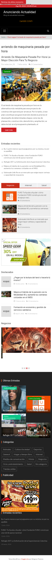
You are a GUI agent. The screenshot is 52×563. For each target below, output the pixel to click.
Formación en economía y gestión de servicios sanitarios (30, 308)
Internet (28, 185)
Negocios (10, 185)
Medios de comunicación (14, 459)
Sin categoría (41, 464)
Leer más (9, 130)
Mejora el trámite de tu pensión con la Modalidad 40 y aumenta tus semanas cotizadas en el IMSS (24, 167)
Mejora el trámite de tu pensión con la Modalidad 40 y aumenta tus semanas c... (33, 208)
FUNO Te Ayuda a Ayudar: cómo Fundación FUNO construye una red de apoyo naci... (32, 195)
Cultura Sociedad (10, 388)
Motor (31, 459)
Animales (7, 449)
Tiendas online (9, 469)
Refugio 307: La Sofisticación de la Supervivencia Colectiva (27, 162)
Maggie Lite (25, 559)
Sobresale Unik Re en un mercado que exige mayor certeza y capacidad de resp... (33, 221)
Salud (44, 185)
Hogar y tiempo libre (23, 454)
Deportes (38, 449)
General (7, 71)
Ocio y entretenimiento (9, 417)
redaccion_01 (9, 64)
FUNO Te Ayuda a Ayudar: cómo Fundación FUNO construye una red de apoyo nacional (23, 156)
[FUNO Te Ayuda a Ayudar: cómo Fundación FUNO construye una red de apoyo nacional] (10, 196)
